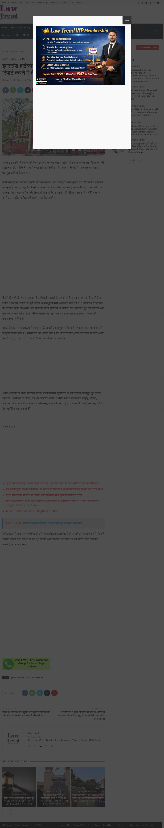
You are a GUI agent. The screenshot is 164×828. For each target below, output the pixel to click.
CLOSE (127, 20)
